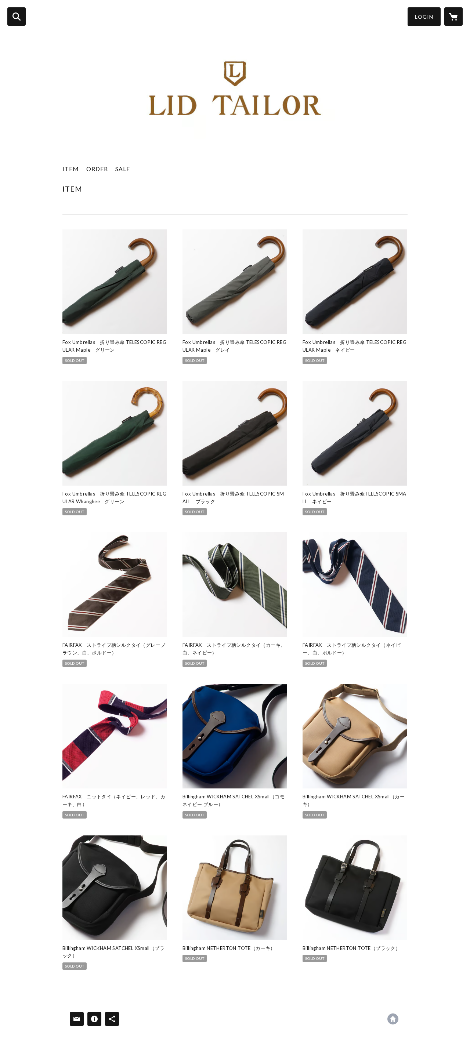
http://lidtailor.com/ (392, 1018)
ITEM (70, 168)
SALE (122, 168)
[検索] (16, 16)
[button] (424, 16)
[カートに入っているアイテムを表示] (453, 16)
